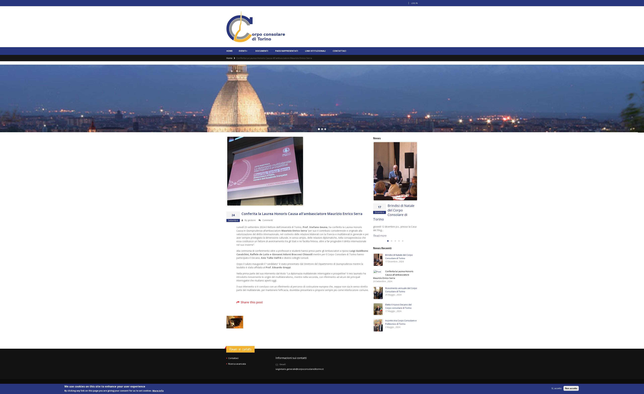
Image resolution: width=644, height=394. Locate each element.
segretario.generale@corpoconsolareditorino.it (300, 369)
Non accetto (571, 388)
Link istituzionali (315, 51)
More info (158, 390)
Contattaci (339, 51)
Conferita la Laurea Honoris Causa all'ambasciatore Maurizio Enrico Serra (301, 213)
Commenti (267, 220)
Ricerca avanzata (237, 363)
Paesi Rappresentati (286, 51)
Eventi (242, 51)
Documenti (261, 51)
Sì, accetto (556, 388)
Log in (414, 3)
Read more (380, 235)
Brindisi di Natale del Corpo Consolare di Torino (393, 212)
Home (229, 51)
